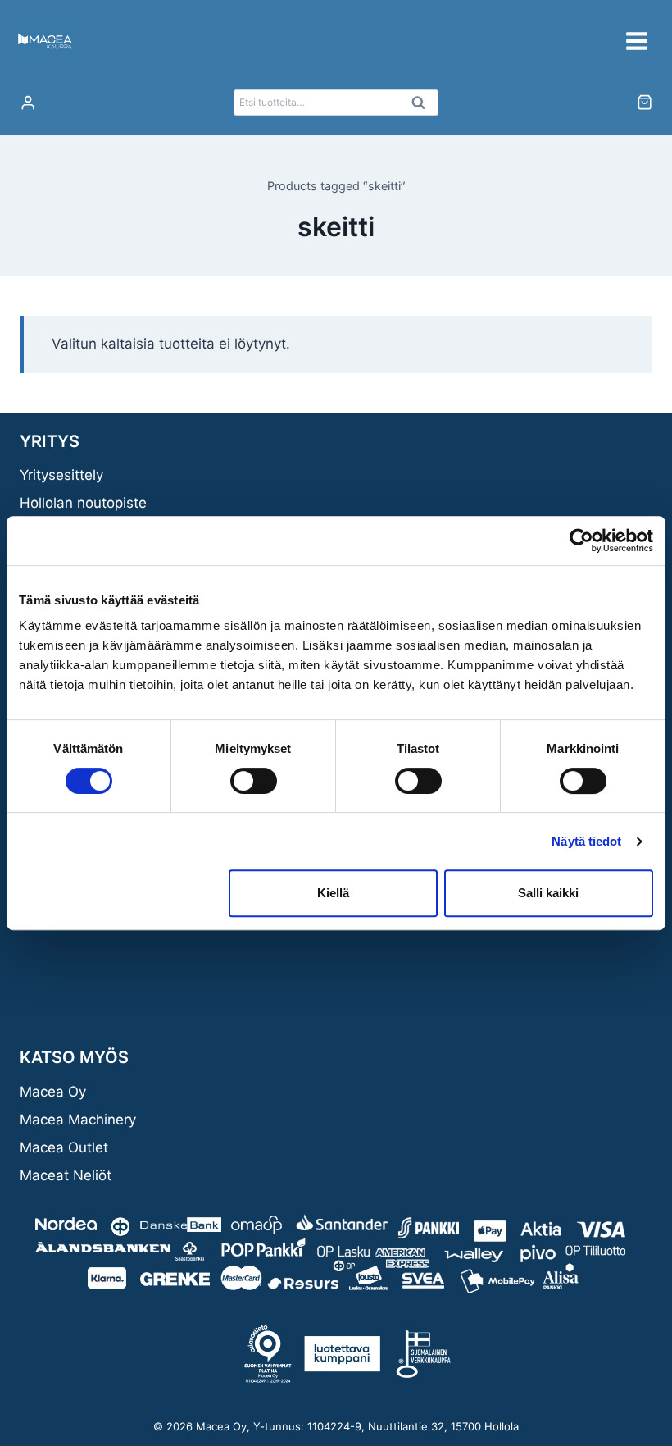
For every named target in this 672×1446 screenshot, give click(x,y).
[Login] (28, 103)
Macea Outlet (64, 1147)
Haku (422, 106)
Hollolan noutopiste (83, 503)
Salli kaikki (548, 893)
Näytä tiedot (586, 841)
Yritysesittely (61, 475)
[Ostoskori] (644, 102)
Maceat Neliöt (65, 1175)
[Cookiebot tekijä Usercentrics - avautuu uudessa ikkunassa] (581, 540)
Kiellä (333, 893)
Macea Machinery (78, 1119)
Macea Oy (53, 1091)
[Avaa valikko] (636, 40)
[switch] (253, 781)
